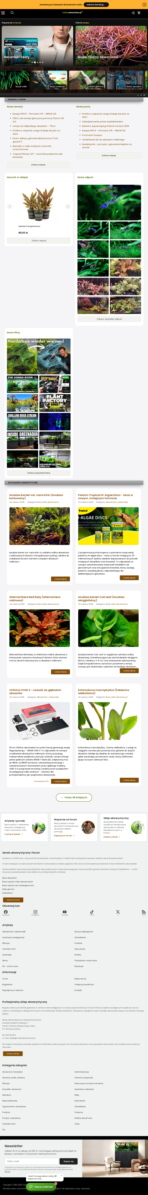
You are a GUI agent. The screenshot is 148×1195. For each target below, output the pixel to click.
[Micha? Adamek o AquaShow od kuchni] (22, 459)
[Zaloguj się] (133, 13)
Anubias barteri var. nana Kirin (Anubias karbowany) (36, 496)
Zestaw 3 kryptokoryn (29, 226)
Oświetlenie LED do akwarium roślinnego (103, 139)
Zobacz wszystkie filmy (38, 473)
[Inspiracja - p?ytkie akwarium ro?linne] (22, 422)
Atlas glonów (8, 889)
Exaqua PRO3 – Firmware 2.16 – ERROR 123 (34, 113)
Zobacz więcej (38, 164)
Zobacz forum (13, 899)
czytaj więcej (60, 579)
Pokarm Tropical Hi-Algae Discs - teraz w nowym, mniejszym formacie (105, 496)
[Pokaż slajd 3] (37, 62)
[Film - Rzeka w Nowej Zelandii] (22, 403)
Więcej (7, 1171)
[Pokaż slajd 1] (32, 62)
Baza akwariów (9, 878)
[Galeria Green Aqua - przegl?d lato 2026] (22, 440)
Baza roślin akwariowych (48, 502)
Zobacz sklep (13, 1053)
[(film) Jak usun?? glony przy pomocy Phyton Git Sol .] (39, 356)
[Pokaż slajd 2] (35, 62)
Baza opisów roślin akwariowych (17, 881)
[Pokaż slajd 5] (42, 62)
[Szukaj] (12, 13)
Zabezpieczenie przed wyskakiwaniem (102, 121)
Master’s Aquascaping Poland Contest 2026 (105, 126)
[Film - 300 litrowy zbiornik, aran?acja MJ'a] (22, 384)
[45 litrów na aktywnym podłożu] (109, 203)
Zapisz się (69, 1161)
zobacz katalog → (96, 4)
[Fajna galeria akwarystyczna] (55, 459)
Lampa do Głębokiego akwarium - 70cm (34, 126)
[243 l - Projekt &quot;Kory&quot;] (55, 422)
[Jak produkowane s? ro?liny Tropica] (55, 403)
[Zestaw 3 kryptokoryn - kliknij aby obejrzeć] (39, 203)
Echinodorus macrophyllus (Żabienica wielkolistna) (103, 691)
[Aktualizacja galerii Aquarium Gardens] (55, 440)
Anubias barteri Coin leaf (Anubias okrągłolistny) (101, 598)
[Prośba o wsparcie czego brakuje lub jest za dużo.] (125, 268)
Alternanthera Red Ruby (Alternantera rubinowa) (34, 598)
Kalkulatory (7, 893)
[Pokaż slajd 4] (40, 62)
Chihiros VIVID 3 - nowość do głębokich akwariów (35, 691)
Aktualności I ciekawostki (117, 502)
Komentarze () (41, 781)
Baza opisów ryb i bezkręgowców (18, 885)
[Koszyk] (139, 13)
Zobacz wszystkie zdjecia (109, 319)
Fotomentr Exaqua (92, 135)
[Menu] (3, 12)
